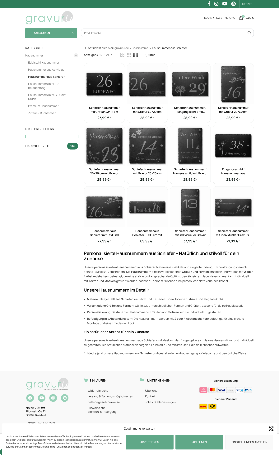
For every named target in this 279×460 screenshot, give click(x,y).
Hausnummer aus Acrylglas (46, 70)
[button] (271, 429)
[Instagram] (53, 398)
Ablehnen (199, 442)
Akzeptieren (149, 442)
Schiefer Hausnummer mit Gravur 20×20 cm (147, 171)
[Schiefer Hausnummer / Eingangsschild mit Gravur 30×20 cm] (190, 83)
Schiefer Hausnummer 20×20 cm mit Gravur (104, 171)
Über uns (151, 391)
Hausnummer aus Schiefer (46, 77)
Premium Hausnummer (43, 106)
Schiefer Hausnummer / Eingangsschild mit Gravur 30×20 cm (190, 112)
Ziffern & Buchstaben (42, 113)
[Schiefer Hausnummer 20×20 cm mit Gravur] (104, 145)
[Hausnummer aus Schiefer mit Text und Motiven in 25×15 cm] (104, 206)
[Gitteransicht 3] (129, 54)
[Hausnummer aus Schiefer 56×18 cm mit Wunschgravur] (147, 206)
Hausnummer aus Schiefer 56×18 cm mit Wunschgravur (147, 235)
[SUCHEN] (249, 33)
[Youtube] (41, 398)
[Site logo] (49, 18)
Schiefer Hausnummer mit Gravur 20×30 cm (233, 110)
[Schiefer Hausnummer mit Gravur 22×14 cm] (104, 83)
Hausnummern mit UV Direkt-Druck (47, 97)
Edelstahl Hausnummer (43, 62)
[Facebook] (30, 398)
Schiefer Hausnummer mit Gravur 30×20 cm (147, 110)
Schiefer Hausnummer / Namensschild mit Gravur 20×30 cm (190, 173)
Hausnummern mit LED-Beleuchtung (44, 86)
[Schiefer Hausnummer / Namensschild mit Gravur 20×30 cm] (190, 145)
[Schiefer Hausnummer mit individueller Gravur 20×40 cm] (190, 206)
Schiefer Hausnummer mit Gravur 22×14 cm (104, 110)
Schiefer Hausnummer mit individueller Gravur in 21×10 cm (233, 235)
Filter (72, 146)
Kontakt (150, 396)
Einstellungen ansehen (249, 442)
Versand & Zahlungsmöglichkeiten (110, 396)
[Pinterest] (64, 398)
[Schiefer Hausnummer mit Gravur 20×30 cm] (233, 83)
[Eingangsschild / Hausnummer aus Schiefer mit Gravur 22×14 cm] (233, 145)
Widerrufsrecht (98, 391)
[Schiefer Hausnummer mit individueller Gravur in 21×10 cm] (233, 206)
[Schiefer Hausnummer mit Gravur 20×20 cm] (147, 145)
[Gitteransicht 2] (122, 54)
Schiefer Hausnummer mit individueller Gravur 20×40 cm (190, 235)
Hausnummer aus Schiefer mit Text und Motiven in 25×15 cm (104, 235)
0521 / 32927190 (47, 423)
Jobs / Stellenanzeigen (160, 402)
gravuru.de (121, 48)
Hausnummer (34, 55)
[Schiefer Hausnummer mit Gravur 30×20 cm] (147, 83)
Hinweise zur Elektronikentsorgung (102, 410)
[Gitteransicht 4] (135, 54)
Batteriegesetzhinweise (104, 402)
